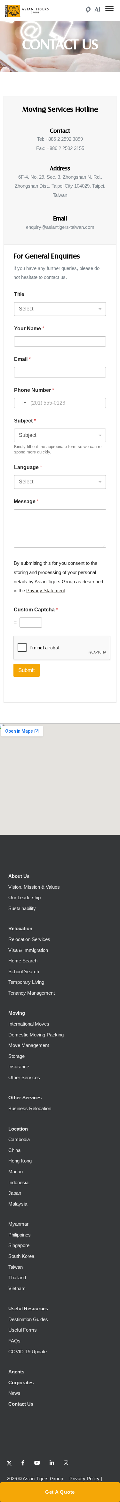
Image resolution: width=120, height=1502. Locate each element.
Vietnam (17, 1288)
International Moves (28, 1024)
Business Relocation (29, 1108)
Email (22, 359)
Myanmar (18, 1224)
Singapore (18, 1245)
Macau (15, 1171)
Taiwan (15, 1267)
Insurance (18, 1066)
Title (19, 294)
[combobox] (21, 403)
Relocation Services (29, 939)
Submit (26, 670)
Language (28, 467)
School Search (23, 971)
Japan (14, 1193)
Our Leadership (24, 897)
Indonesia (18, 1182)
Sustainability (22, 908)
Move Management (28, 1045)
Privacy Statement (45, 590)
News (14, 1393)
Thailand (17, 1277)
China (14, 1150)
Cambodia (19, 1139)
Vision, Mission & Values (34, 887)
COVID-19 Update (27, 1351)
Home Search (22, 960)
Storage (16, 1056)
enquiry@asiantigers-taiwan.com (60, 227)
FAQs (14, 1340)
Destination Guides (28, 1319)
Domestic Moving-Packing (36, 1034)
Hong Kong (20, 1160)
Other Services (24, 1077)
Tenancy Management (31, 993)
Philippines (19, 1234)
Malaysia (17, 1204)
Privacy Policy (84, 1478)
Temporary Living (26, 982)
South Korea (21, 1256)
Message (26, 501)
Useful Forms (22, 1330)
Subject (25, 420)
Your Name (29, 328)
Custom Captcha (36, 609)
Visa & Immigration (28, 950)
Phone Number (34, 390)
